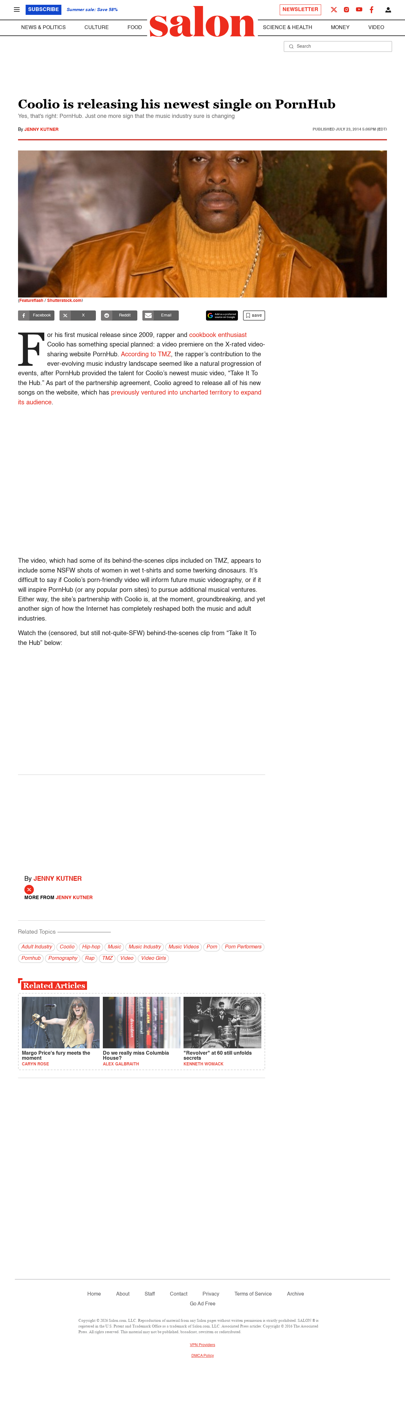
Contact (178, 1294)
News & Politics (43, 27)
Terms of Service (253, 1294)
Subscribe (43, 9)
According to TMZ (146, 355)
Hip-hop (91, 947)
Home (94, 1294)
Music (114, 947)
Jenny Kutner (41, 129)
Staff (150, 1294)
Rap (89, 958)
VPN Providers (202, 1345)
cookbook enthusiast (218, 335)
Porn (211, 947)
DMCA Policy (202, 1356)
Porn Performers (243, 947)
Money (340, 27)
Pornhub (30, 958)
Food (135, 27)
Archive (295, 1294)
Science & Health (287, 27)
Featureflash (31, 301)
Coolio (66, 947)
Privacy (210, 1294)
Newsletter (300, 9)
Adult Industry (36, 947)
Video (376, 27)
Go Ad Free (202, 1304)
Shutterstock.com (64, 301)
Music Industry (144, 947)
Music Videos (183, 947)
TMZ (107, 958)
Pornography (62, 958)
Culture (96, 27)
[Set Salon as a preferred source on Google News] (222, 315)
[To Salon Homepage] (202, 21)
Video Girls (153, 958)
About (122, 1294)
